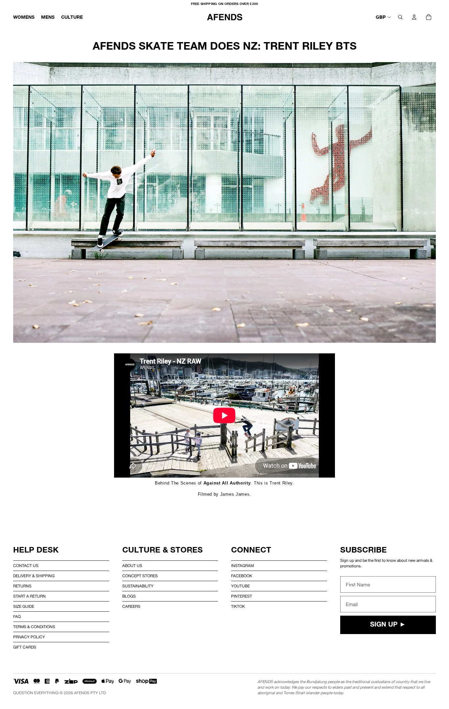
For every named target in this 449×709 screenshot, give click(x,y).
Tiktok (238, 606)
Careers (131, 606)
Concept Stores (140, 576)
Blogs (129, 596)
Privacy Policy (29, 637)
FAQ (17, 616)
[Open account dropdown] (414, 17)
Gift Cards (24, 647)
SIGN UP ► (388, 625)
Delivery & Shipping (34, 576)
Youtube (240, 586)
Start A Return (29, 596)
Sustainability (138, 586)
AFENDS (81, 693)
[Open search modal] (400, 17)
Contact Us (25, 565)
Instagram (242, 565)
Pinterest (241, 596)
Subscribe (363, 550)
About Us (132, 565)
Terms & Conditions (34, 627)
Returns (22, 586)
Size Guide (23, 606)
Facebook (241, 576)
